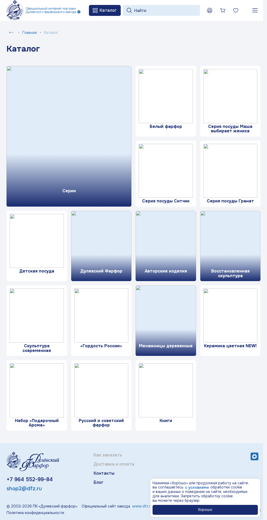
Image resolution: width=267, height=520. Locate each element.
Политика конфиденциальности (35, 512)
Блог (99, 482)
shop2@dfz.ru (24, 488)
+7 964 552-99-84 (30, 479)
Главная (29, 32)
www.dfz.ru (142, 506)
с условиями (197, 487)
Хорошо (205, 509)
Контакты (104, 473)
